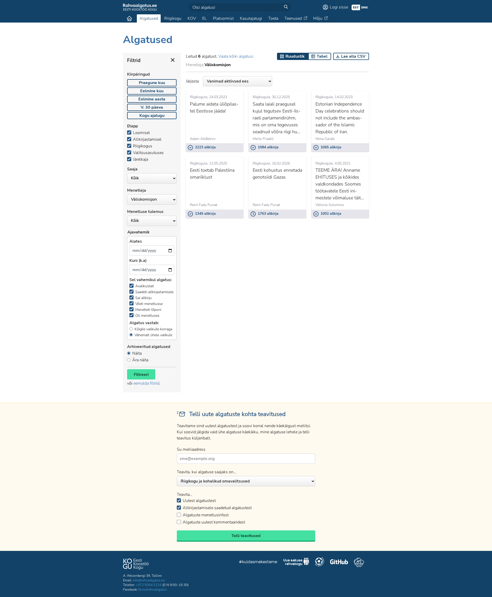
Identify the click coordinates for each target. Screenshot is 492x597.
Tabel (322, 56)
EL (204, 18)
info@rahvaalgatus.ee (149, 580)
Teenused (293, 18)
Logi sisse (339, 7)
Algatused (148, 18)
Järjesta (192, 81)
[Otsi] (286, 7)
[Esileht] (129, 18)
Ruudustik (295, 56)
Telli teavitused (246, 536)
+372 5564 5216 (149, 585)
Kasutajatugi (251, 18)
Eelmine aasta (151, 99)
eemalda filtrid (146, 383)
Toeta (273, 18)
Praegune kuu (152, 83)
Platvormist (223, 18)
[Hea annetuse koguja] (319, 562)
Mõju (317, 18)
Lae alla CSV (353, 56)
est (356, 7)
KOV (192, 18)
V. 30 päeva (152, 107)
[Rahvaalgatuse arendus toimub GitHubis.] (339, 562)
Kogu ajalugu (152, 115)
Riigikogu (172, 18)
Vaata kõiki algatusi (235, 56)
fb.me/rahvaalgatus (152, 589)
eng (364, 7)
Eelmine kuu (151, 91)
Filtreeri (141, 374)
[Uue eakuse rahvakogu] (296, 562)
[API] (359, 562)
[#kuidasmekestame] (258, 562)
